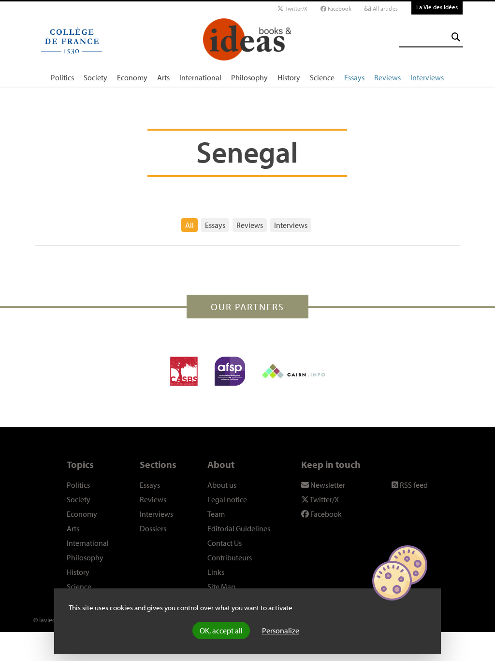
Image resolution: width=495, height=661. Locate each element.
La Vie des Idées (437, 7)
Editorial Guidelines (238, 528)
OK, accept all (221, 630)
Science (322, 77)
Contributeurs (229, 557)
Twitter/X (295, 8)
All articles (384, 8)
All (189, 225)
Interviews (427, 77)
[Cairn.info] (293, 371)
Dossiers (153, 528)
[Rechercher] (456, 37)
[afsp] (230, 371)
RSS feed (413, 485)
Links (215, 572)
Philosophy (249, 77)
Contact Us (224, 543)
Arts (163, 77)
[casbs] (184, 371)
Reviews (387, 77)
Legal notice (227, 499)
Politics (62, 77)
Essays (354, 77)
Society (95, 77)
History (288, 77)
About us (221, 485)
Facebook (338, 8)
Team (216, 514)
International (200, 77)
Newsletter (327, 485)
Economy (132, 77)
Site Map (221, 586)
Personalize (280, 630)
